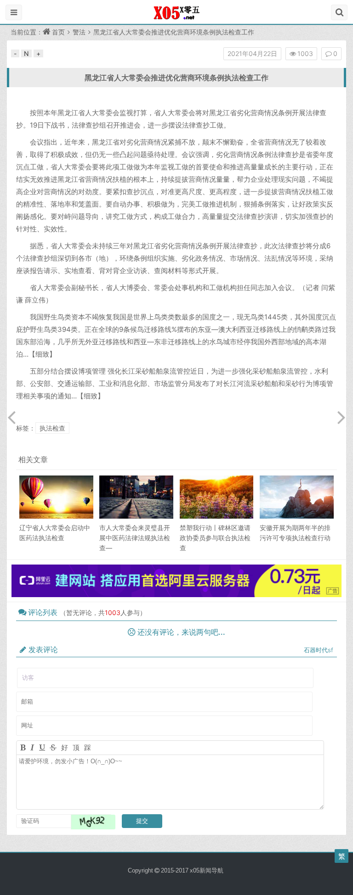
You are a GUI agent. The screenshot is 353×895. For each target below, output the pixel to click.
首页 (58, 32)
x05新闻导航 (206, 870)
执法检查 (52, 428)
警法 (79, 32)
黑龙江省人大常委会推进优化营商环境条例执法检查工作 (176, 77)
